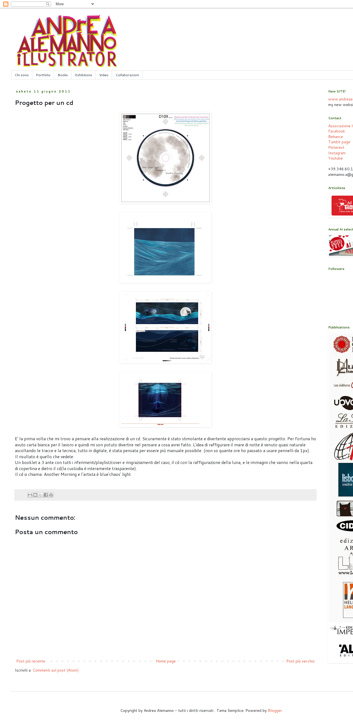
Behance (335, 136)
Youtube (335, 158)
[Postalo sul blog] (35, 495)
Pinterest (336, 147)
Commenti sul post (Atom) (56, 670)
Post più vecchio (300, 661)
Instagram (337, 153)
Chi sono (22, 75)
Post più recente (30, 661)
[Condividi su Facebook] (46, 495)
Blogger (275, 710)
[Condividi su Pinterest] (51, 495)
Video (103, 75)
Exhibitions (83, 75)
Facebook (336, 131)
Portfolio (43, 75)
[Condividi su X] (40, 495)
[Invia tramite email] (30, 495)
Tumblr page (339, 142)
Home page (166, 661)
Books (63, 75)
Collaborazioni (127, 75)
